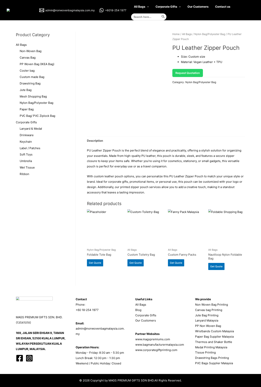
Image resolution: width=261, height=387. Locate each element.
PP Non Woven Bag (208, 326)
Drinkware (27, 135)
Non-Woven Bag (30, 51)
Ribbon (24, 174)
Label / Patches (30, 148)
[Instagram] (29, 358)
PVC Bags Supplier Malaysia (214, 363)
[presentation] (147, 6)
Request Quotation (187, 72)
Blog (138, 310)
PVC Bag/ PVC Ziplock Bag (37, 116)
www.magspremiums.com (152, 339)
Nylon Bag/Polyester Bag (36, 103)
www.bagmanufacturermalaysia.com (159, 344)
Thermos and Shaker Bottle (213, 342)
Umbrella (26, 161)
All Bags (139, 6)
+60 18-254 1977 (87, 310)
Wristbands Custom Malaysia (214, 331)
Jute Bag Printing (206, 315)
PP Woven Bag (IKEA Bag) (37, 64)
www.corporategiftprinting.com (156, 350)
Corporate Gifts (166, 6)
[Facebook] (19, 358)
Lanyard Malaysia (206, 320)
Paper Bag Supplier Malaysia (214, 336)
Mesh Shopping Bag (33, 96)
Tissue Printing (205, 352)
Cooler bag (27, 70)
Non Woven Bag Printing (211, 304)
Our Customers (197, 6)
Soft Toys (26, 154)
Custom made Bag (32, 77)
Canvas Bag (28, 57)
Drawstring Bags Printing (212, 358)
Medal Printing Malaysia (211, 347)
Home (176, 34)
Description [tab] (95, 140)
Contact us (222, 6)
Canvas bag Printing (208, 310)
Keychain (26, 141)
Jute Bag (26, 90)
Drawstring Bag (30, 83)
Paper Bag (27, 109)
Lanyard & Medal (31, 128)
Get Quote (95, 262)
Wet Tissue (27, 167)
